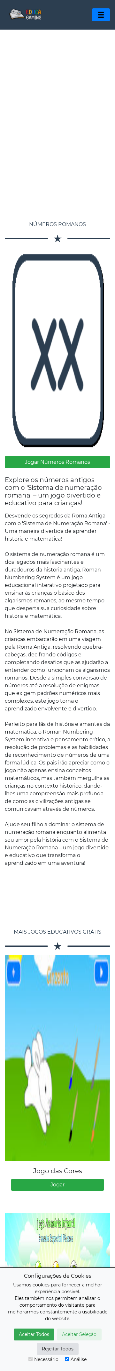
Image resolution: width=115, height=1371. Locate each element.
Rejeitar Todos (57, 1349)
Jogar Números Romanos (57, 462)
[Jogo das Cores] (57, 1058)
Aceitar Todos (34, 1334)
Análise (79, 1359)
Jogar (57, 1185)
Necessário (46, 1359)
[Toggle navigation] (101, 14)
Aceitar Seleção (79, 1334)
